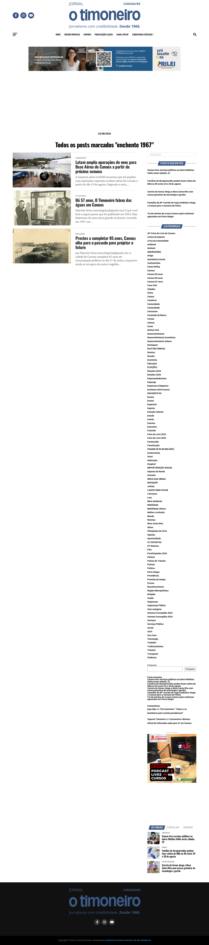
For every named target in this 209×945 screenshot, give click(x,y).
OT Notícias (153, 546)
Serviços (151, 620)
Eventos (151, 423)
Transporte (152, 654)
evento (150, 419)
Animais (151, 248)
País (149, 549)
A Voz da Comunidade (158, 241)
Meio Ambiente (154, 501)
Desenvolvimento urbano (159, 341)
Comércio (152, 300)
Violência (152, 657)
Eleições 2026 (154, 374)
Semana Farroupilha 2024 (160, 616)
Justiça (151, 486)
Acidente (151, 244)
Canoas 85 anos (155, 274)
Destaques (152, 345)
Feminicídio (153, 442)
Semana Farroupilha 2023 (160, 613)
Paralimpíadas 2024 (157, 553)
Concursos (152, 311)
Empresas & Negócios (157, 386)
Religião (151, 594)
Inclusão (151, 475)
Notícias (151, 520)
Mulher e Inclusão (156, 512)
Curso (150, 326)
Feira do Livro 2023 (156, 434)
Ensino (150, 397)
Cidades (151, 289)
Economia (152, 360)
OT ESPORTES (154, 542)
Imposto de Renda (156, 471)
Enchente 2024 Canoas (158, 389)
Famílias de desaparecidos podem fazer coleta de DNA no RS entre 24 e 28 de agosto (171, 685)
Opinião (151, 535)
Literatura (152, 494)
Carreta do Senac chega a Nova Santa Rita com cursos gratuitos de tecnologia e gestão (170, 689)
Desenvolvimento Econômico (161, 337)
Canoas (151, 270)
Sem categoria (154, 609)
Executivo (152, 427)
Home (58, 34)
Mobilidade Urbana (156, 508)
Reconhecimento (155, 587)
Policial (151, 564)
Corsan (150, 319)
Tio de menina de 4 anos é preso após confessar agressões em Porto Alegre (170, 698)
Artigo (150, 255)
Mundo (150, 516)
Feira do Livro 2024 (156, 438)
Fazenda (151, 430)
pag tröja (151, 709)
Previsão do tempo (156, 579)
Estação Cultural (155, 412)
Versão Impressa (72, 34)
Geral (150, 456)
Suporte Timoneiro (156, 719)
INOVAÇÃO (152, 482)
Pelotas (151, 557)
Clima (150, 293)
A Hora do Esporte (156, 237)
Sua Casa (152, 635)
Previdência (153, 575)
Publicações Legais (104, 34)
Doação (151, 356)
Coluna (150, 296)
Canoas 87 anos (155, 281)
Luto (149, 497)
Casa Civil (152, 285)
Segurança (152, 602)
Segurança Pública (156, 605)
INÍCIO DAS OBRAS (156, 479)
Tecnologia (152, 639)
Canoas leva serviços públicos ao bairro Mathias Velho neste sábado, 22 (170, 680)
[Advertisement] (104, 106)
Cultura (151, 322)
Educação (152, 363)
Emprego (151, 382)
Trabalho (151, 642)
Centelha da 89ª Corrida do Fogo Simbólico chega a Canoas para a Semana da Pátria (171, 693)
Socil (149, 631)
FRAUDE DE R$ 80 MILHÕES (160, 449)
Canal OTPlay (122, 34)
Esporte (151, 408)
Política (151, 568)
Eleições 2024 (154, 371)
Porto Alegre (153, 572)
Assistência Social (156, 259)
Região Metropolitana (158, 590)
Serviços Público (155, 624)
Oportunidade (154, 538)
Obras (150, 527)
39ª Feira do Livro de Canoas (161, 233)
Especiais (152, 404)
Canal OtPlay (153, 266)
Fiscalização (153, 445)
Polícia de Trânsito (156, 561)
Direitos (151, 352)
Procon (150, 583)
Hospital (151, 464)
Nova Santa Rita (155, 523)
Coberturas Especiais (142, 34)
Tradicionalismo (155, 646)
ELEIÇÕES (152, 367)
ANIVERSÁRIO (154, 252)
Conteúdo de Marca (156, 315)
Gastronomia (153, 453)
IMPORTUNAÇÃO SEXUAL (159, 467)
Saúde (150, 598)
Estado (150, 415)
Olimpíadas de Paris (157, 531)
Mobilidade (152, 505)
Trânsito (151, 650)
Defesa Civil (153, 330)
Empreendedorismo (156, 378)
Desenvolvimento (155, 334)
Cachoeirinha (153, 263)
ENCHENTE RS (154, 393)
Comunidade (153, 304)
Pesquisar (152, 665)
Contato (87, 34)
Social (150, 628)
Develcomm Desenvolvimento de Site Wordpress (128, 940)
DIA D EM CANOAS (156, 348)
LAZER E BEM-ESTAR (157, 490)
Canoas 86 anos (155, 278)
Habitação (152, 460)
